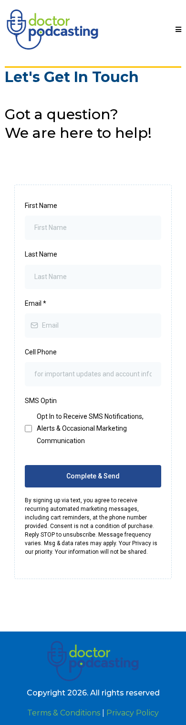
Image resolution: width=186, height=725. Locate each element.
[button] (178, 30)
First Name (41, 205)
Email (35, 303)
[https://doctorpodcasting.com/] (52, 29)
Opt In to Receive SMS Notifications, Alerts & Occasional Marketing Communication (90, 428)
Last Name (41, 254)
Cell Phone (41, 352)
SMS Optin (41, 400)
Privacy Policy (132, 712)
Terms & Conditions (63, 712)
